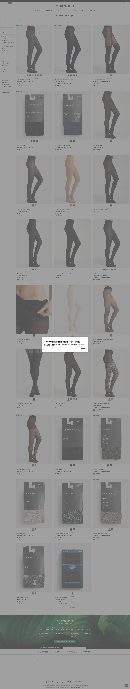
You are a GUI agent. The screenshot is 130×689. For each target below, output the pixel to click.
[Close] (86, 339)
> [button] (82, 348)
